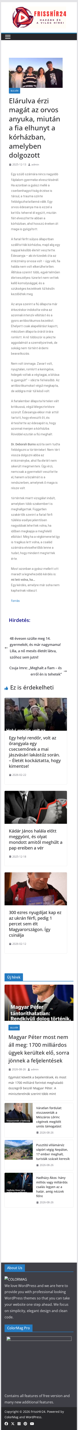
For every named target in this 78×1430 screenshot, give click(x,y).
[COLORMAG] (16, 1279)
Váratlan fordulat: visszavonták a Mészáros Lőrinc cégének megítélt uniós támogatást (49, 1117)
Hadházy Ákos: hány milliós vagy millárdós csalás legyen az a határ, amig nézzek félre (52, 1187)
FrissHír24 (38, 1412)
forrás (15, 601)
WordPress (33, 1417)
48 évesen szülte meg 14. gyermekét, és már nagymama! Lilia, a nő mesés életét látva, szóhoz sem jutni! (35, 648)
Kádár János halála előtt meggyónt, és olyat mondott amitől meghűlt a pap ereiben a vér (35, 839)
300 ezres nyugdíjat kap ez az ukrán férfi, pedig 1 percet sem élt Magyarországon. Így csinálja (35, 923)
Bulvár (14, 90)
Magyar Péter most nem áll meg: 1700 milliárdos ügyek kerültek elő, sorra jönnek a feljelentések (38, 1048)
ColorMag (11, 1417)
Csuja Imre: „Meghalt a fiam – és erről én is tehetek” (35, 671)
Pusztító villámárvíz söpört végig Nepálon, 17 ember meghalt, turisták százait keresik (53, 1152)
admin (35, 164)
